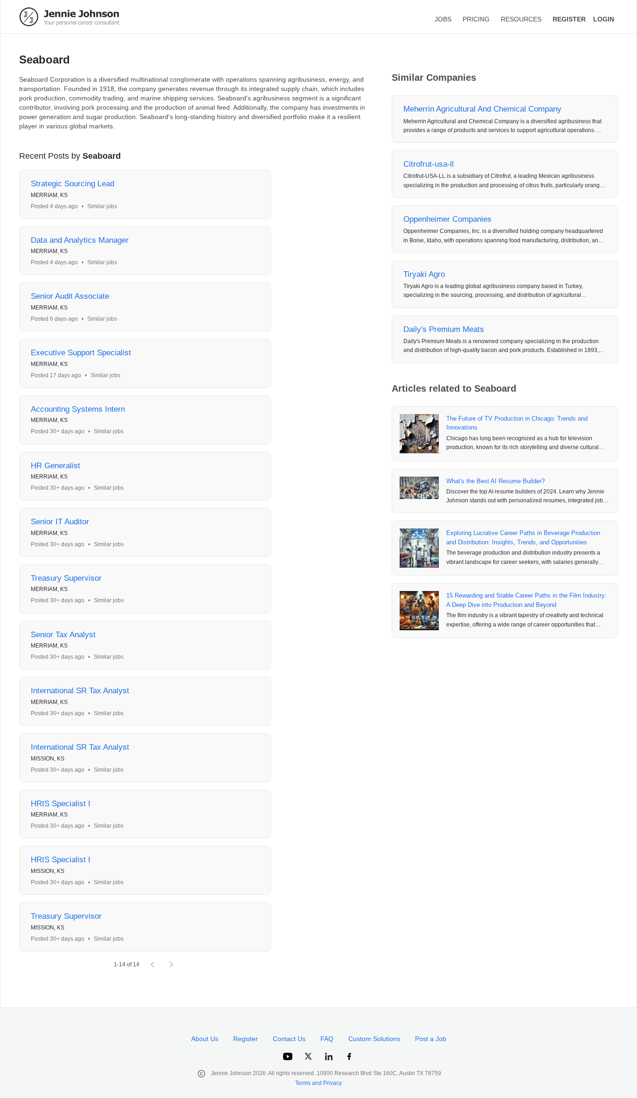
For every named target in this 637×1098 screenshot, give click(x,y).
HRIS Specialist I (60, 803)
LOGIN (603, 19)
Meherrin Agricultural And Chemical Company (482, 109)
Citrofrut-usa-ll (428, 164)
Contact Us (289, 1038)
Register (245, 1038)
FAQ (326, 1038)
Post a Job (430, 1038)
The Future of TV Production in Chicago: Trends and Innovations (517, 423)
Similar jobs (102, 206)
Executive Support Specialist (81, 352)
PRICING (476, 19)
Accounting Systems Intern (78, 409)
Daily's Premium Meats (443, 329)
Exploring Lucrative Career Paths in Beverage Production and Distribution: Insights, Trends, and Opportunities (523, 537)
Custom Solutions (374, 1038)
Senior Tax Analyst (63, 634)
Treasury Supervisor (66, 578)
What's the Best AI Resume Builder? (495, 481)
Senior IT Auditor (60, 521)
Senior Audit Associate (70, 296)
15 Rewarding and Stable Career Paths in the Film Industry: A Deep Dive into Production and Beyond (526, 600)
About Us (204, 1038)
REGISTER (569, 19)
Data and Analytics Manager (80, 240)
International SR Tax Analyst (80, 690)
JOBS (443, 19)
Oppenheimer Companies (447, 219)
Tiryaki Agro (424, 274)
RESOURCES (521, 19)
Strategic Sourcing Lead (72, 183)
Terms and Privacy (318, 1083)
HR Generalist (55, 465)
